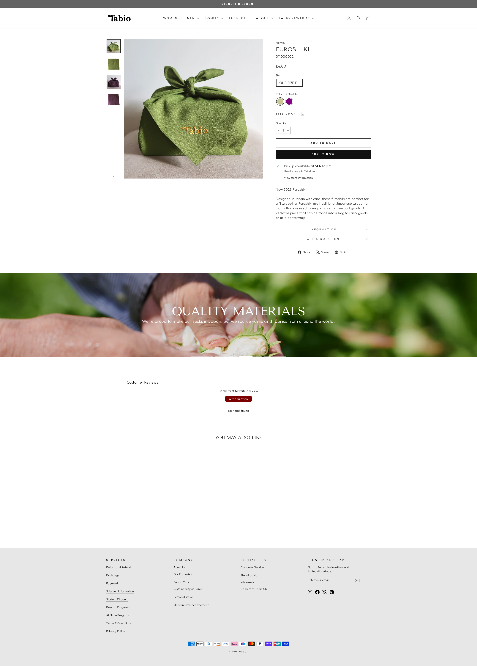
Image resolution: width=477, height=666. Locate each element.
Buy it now (323, 154)
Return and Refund (118, 567)
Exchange (112, 575)
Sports (212, 18)
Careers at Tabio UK (254, 589)
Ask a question (323, 239)
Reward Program (117, 607)
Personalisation (183, 597)
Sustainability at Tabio (187, 589)
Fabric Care (181, 582)
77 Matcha (280, 101)
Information (323, 229)
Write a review (238, 399)
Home (280, 42)
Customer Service (252, 567)
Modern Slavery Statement (191, 605)
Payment (112, 583)
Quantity (281, 123)
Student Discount (117, 599)
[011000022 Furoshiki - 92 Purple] (139, 526)
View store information (298, 177)
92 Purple (289, 101)
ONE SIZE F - (289, 83)
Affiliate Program (117, 615)
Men (191, 18)
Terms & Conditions (118, 623)
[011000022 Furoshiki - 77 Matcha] (135, 526)
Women (171, 18)
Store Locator (250, 575)
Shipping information (120, 591)
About (263, 18)
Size (278, 75)
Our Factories (182, 574)
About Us (179, 567)
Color (287, 94)
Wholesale (247, 582)
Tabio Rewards (295, 18)
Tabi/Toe (238, 18)
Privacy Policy (115, 631)
